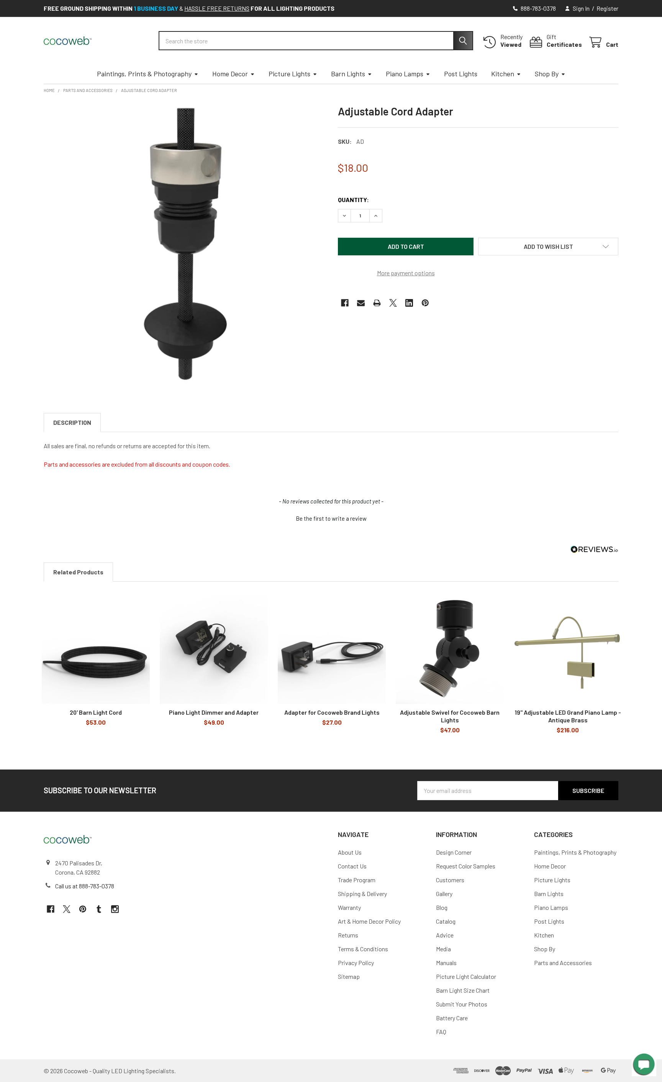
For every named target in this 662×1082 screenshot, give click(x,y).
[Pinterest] (425, 303)
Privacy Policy (356, 962)
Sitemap (349, 976)
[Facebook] (345, 303)
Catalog (446, 921)
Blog (441, 907)
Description (72, 422)
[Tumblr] (99, 909)
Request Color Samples (465, 866)
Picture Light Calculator (466, 976)
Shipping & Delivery (362, 893)
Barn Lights (348, 73)
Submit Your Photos (461, 1004)
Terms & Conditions (363, 948)
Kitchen (502, 73)
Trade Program (356, 879)
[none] (184, 245)
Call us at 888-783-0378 (84, 886)
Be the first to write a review (331, 518)
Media (443, 948)
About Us (350, 852)
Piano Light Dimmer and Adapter (214, 712)
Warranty (349, 907)
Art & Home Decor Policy (369, 921)
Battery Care (452, 1017)
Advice (445, 935)
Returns (348, 935)
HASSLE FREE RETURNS (216, 8)
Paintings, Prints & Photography (144, 73)
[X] (393, 303)
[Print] (377, 303)
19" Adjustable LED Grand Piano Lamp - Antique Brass (568, 716)
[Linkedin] (409, 303)
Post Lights (460, 73)
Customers (450, 879)
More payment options (406, 272)
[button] (548, 246)
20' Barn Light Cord (96, 712)
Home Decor (230, 73)
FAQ (441, 1031)
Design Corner (454, 852)
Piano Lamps (404, 73)
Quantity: (353, 199)
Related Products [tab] (78, 572)
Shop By (547, 73)
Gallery (444, 893)
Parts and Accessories (563, 962)
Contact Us (352, 866)
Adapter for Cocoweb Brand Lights (332, 712)
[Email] (361, 303)
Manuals (446, 962)
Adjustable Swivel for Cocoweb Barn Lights (450, 716)
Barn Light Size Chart (463, 990)
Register (607, 8)
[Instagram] (115, 909)
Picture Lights (289, 73)
